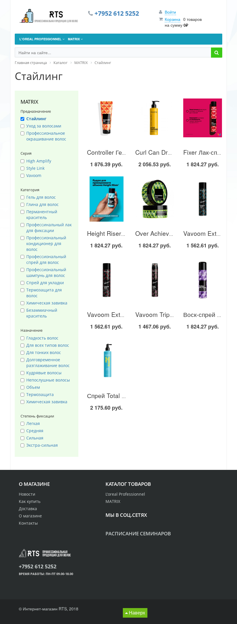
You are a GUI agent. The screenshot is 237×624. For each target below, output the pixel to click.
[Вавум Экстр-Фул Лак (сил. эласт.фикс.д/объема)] (202, 199)
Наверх (136, 612)
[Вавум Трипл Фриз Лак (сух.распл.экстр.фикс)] (154, 280)
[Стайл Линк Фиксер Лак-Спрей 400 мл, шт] (202, 118)
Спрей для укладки (45, 282)
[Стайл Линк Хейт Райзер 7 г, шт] (106, 199)
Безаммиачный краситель (41, 313)
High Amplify (38, 161)
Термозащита (40, 394)
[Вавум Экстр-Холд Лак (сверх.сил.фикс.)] (106, 280)
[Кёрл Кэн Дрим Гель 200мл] (154, 118)
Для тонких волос (43, 352)
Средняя (34, 430)
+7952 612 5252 (117, 13)
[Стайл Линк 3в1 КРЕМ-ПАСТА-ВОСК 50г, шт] (154, 199)
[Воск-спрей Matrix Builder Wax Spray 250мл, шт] (202, 280)
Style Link (35, 168)
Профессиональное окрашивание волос (46, 136)
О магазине (30, 516)
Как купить (29, 501)
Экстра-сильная (42, 445)
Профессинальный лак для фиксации (49, 227)
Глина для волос (42, 204)
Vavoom (33, 175)
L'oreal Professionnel (125, 494)
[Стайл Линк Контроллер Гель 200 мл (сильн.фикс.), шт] (106, 118)
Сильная (34, 438)
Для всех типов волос (47, 345)
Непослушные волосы (48, 380)
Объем (33, 387)
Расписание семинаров (138, 533)
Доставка (28, 508)
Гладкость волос (42, 338)
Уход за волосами (43, 126)
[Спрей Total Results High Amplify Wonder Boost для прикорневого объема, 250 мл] (106, 361)
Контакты (28, 523)
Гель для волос (41, 197)
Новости (27, 494)
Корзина (173, 19)
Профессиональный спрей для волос (46, 259)
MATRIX (112, 501)
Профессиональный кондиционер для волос (46, 243)
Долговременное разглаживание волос (48, 362)
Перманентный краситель (41, 214)
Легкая (33, 423)
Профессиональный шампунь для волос (46, 272)
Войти (170, 12)
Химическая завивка (46, 303)
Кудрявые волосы (44, 372)
